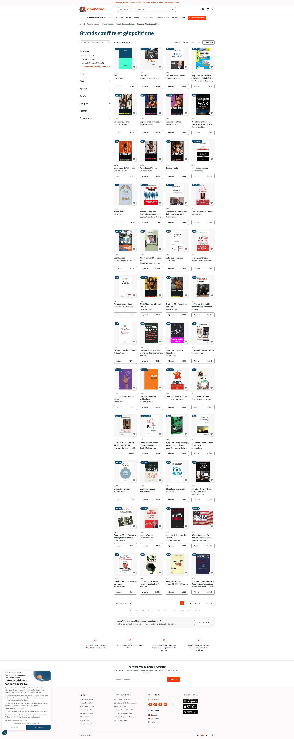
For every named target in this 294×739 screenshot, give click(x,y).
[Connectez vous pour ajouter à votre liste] (134, 67)
